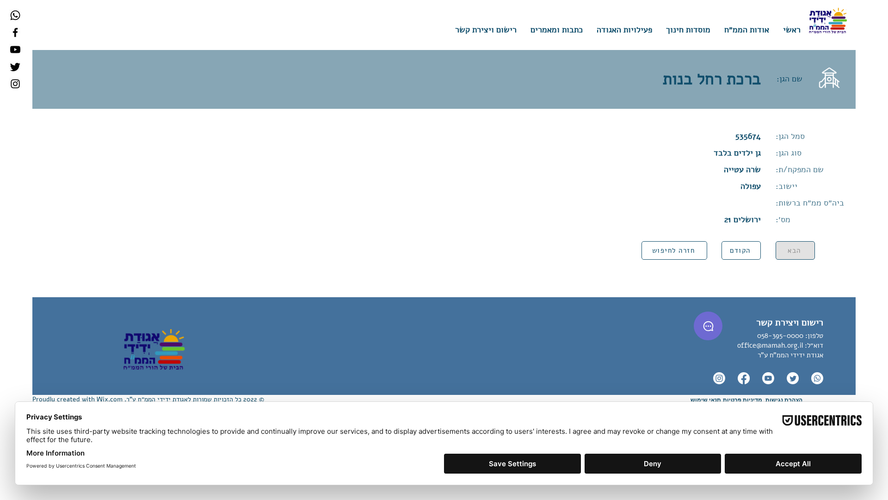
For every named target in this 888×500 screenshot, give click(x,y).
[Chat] (708, 326)
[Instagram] (15, 84)
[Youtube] (15, 50)
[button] (688, 29)
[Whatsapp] (15, 15)
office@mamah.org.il (770, 345)
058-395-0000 (780, 335)
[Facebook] (15, 32)
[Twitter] (15, 67)
